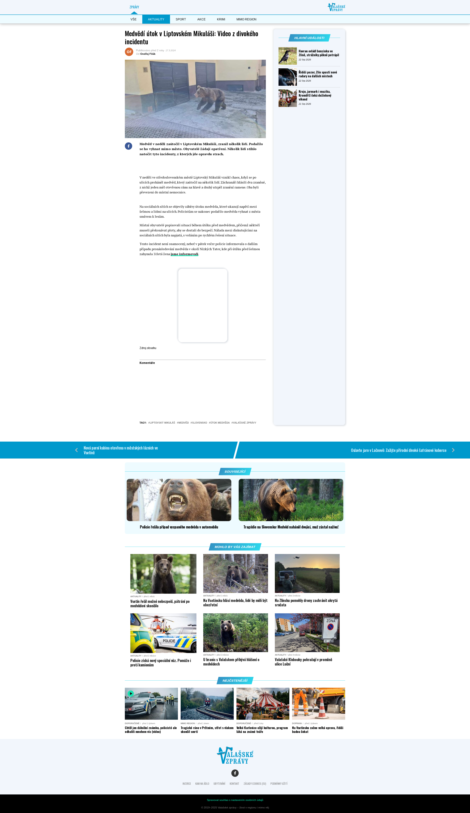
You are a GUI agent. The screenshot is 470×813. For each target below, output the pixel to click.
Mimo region (246, 19)
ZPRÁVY (134, 7)
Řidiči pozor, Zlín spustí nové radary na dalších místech (318, 74)
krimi (221, 19)
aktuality (156, 19)
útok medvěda (220, 423)
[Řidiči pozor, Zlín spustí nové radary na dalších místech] (289, 77)
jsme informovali (184, 254)
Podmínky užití (279, 783)
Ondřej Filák (148, 53)
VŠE (134, 19)
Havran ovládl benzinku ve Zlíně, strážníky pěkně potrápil (319, 53)
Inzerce (186, 783)
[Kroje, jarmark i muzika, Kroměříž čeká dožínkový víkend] (289, 98)
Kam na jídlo (202, 783)
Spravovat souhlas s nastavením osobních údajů (235, 799)
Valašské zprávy (244, 423)
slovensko (199, 423)
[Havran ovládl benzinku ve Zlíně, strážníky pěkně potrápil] (289, 56)
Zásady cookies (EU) (255, 783)
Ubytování (219, 783)
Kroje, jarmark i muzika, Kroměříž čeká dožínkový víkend (315, 95)
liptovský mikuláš (162, 423)
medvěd (183, 423)
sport (181, 19)
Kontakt (234, 783)
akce (201, 19)
